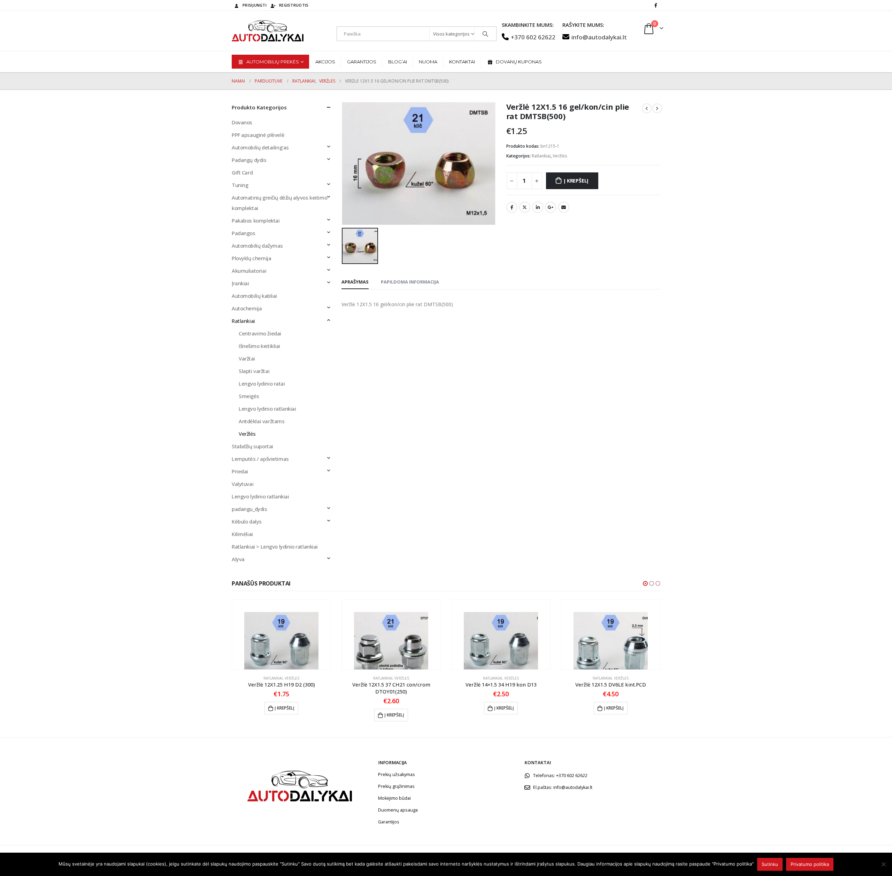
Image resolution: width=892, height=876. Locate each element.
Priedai (240, 471)
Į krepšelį (576, 180)
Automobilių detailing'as (260, 147)
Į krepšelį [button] (284, 708)
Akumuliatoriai (249, 270)
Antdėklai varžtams (261, 421)
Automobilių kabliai (254, 295)
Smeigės (249, 396)
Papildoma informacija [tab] (410, 282)
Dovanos (242, 122)
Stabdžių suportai (252, 446)
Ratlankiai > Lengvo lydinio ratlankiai (275, 546)
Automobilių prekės (272, 61)
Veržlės (560, 156)
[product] (281, 634)
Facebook (511, 207)
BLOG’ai (397, 61)
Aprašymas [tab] (355, 282)
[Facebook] (655, 5)
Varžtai (247, 358)
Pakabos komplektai (255, 220)
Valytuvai (242, 483)
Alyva (238, 559)
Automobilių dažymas (257, 245)
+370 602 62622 (533, 37)
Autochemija (247, 308)
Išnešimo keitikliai (259, 345)
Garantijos (361, 61)
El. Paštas (563, 207)
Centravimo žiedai (260, 333)
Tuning (240, 184)
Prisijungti (255, 5)
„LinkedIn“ (537, 207)
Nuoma (428, 61)
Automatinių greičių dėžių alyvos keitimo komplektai (279, 202)
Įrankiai (240, 283)
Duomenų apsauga (398, 810)
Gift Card (242, 172)
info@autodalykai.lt (599, 37)
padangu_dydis (249, 508)
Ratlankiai (541, 156)
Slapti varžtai (254, 370)
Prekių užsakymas (396, 774)
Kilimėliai (242, 533)
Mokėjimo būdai (394, 798)
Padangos (243, 233)
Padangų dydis (249, 159)
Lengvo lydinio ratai (262, 383)
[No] (883, 864)
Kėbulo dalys (247, 521)
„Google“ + (550, 207)
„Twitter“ (524, 207)
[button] (645, 583)
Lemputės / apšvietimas (260, 458)
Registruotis (293, 5)
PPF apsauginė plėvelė (258, 134)
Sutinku (770, 864)
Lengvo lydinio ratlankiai (267, 408)
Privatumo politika (810, 864)
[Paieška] (485, 34)
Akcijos (325, 61)
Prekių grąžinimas (396, 786)
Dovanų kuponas (519, 61)
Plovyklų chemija (251, 258)
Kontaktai (462, 61)
